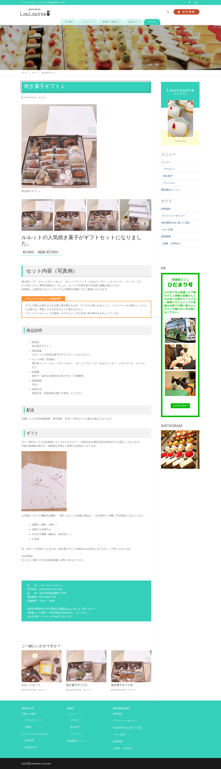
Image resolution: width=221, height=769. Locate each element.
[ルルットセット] (41, 666)
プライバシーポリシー (173, 215)
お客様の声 (31, 747)
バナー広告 (167, 229)
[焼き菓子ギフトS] (86, 666)
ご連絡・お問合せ (170, 243)
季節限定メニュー (170, 189)
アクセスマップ (33, 720)
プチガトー (169, 168)
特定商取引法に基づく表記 (175, 222)
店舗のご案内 (28, 713)
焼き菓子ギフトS (76, 685)
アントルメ (169, 182)
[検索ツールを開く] (168, 12)
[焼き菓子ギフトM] (131, 666)
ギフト (35, 73)
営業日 (28, 726)
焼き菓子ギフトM (122, 685)
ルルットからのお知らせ (34, 733)
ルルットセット (30, 685)
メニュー (166, 162)
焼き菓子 (168, 175)
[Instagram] (196, 2)
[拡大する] (91, 110)
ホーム (25, 73)
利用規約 (166, 208)
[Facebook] (189, 2)
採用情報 (188, 11)
